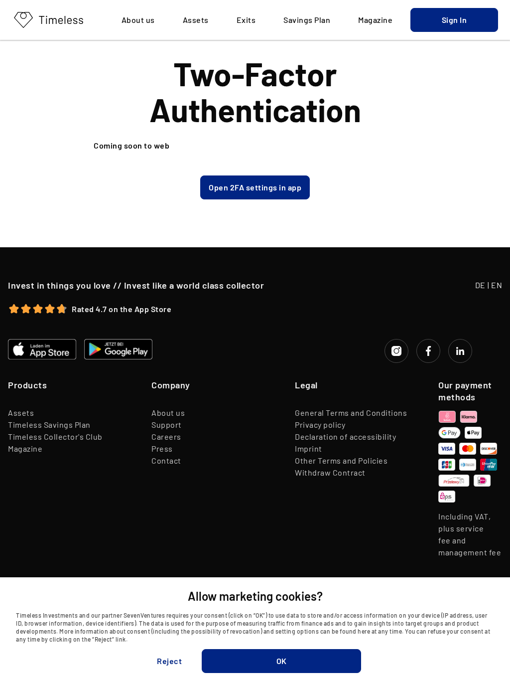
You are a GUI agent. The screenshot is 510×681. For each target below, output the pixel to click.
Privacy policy (320, 424)
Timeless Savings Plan (49, 424)
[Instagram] (396, 351)
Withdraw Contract (330, 472)
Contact (166, 460)
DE (480, 285)
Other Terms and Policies (341, 460)
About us (168, 412)
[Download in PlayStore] (118, 349)
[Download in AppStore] (42, 349)
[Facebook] (428, 351)
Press (162, 448)
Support (166, 424)
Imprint (308, 448)
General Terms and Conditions (351, 412)
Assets (21, 412)
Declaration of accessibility (345, 436)
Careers (166, 436)
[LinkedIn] (460, 351)
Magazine (25, 448)
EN (496, 285)
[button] (454, 20)
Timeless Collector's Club (55, 436)
